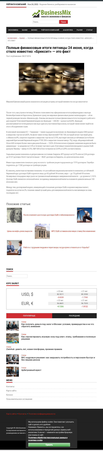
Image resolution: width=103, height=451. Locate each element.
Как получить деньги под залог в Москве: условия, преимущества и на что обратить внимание (57, 325)
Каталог (9, 395)
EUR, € (27, 303)
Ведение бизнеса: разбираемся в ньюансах (58, 4)
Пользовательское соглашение (19, 399)
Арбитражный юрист (31, 370)
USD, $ (27, 294)
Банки (24, 30)
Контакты (10, 387)
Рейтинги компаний (50, 30)
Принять (49, 445)
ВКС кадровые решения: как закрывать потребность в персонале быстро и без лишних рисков (58, 358)
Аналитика (68, 30)
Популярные (29, 316)
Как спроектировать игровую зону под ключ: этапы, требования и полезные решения (58, 338)
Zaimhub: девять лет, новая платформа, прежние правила (34, 349)
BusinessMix (12, 38)
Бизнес (34, 30)
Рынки (80, 30)
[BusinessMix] (51, 14)
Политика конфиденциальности (42, 414)
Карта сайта (11, 391)
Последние (74, 316)
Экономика (13, 30)
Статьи (89, 30)
